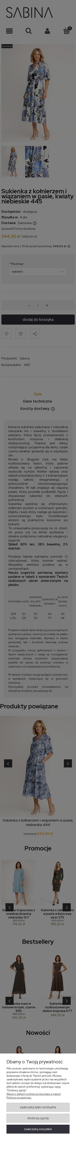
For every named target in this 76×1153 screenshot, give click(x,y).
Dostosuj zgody (38, 1118)
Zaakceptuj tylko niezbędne (38, 1107)
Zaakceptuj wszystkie (38, 1129)
